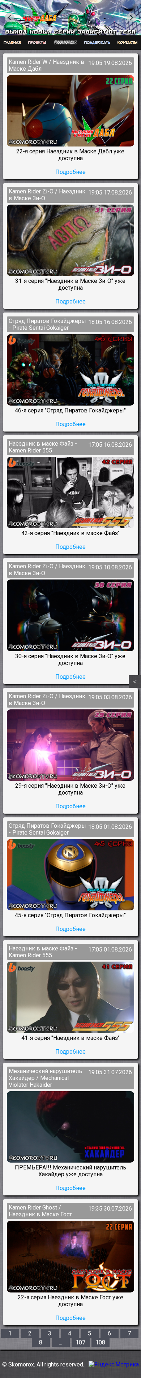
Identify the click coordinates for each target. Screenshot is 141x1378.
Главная (12, 42)
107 (80, 1342)
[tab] (50, 30)
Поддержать (97, 42)
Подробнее (70, 172)
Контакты (127, 42)
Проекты (37, 42)
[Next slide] (131, 17)
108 (100, 1342)
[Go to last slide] (9, 17)
